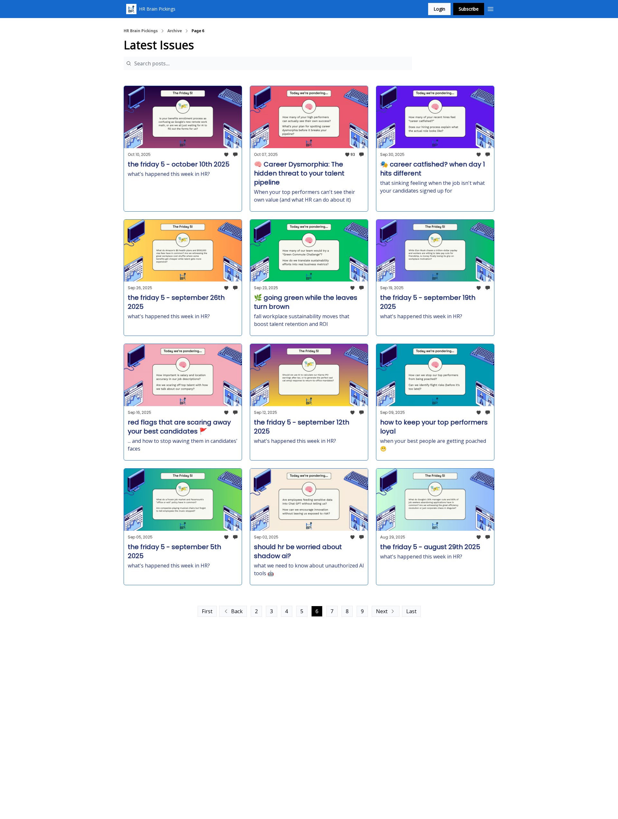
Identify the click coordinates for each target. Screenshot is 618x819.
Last (411, 611)
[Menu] (490, 8)
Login (439, 9)
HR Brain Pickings (141, 30)
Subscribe (469, 9)
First (207, 611)
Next (382, 611)
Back (237, 611)
